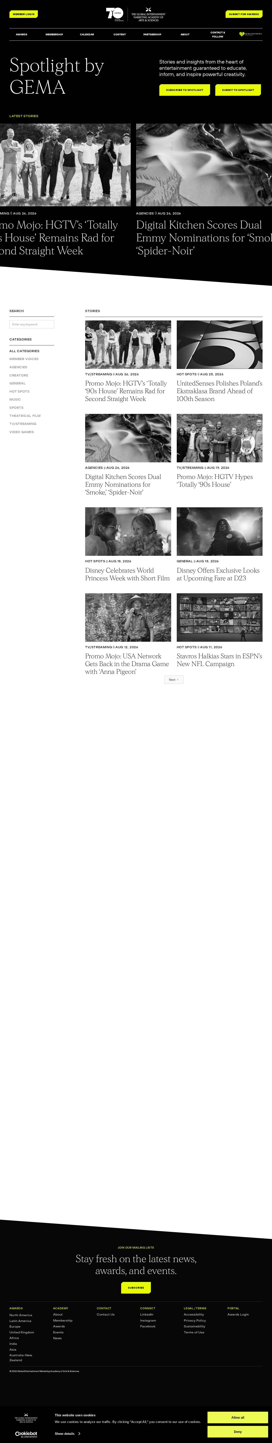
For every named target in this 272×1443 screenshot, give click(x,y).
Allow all (237, 1417)
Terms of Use (194, 1332)
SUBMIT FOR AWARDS (244, 14)
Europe (14, 1326)
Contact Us (106, 1314)
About (58, 1314)
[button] (21, 35)
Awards (59, 1326)
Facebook (147, 1326)
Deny (238, 1431)
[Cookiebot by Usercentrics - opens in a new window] (26, 1434)
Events (58, 1332)
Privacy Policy (195, 1320)
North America (20, 1315)
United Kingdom (21, 1332)
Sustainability (194, 1326)
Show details (64, 1433)
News (57, 1338)
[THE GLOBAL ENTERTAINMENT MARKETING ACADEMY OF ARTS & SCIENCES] (136, 14)
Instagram (148, 1320)
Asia (12, 1349)
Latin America (20, 1321)
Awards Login (238, 1314)
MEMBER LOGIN (23, 14)
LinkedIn (146, 1314)
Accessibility (194, 1314)
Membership (62, 1320)
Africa (14, 1338)
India (13, 1344)
